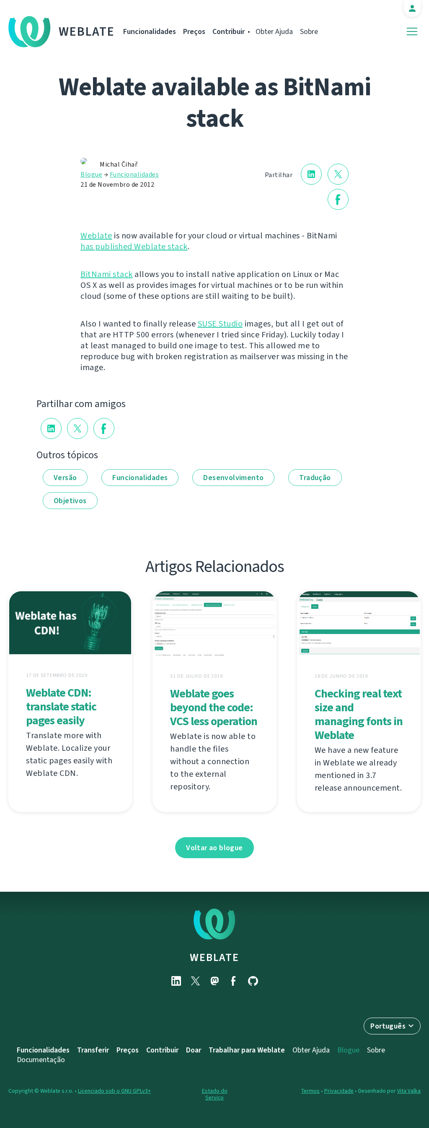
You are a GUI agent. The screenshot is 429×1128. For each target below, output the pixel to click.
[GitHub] (253, 981)
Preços (194, 31)
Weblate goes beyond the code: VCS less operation (213, 707)
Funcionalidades (149, 31)
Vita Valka (409, 1091)
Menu (412, 31)
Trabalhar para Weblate (247, 1050)
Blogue (91, 174)
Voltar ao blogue (214, 848)
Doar (193, 1050)
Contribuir (228, 31)
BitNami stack (106, 274)
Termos (310, 1091)
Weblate (87, 31)
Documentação (41, 1060)
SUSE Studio (220, 323)
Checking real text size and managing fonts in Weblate (359, 714)
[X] (195, 981)
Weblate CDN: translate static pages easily (61, 706)
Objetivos (70, 501)
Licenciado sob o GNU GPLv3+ (114, 1091)
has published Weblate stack (134, 246)
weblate (214, 957)
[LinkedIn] (176, 981)
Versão (65, 478)
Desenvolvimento (233, 478)
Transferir (93, 1050)
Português (388, 1026)
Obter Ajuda (274, 31)
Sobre (309, 31)
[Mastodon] (214, 981)
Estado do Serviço (214, 1094)
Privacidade (339, 1091)
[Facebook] (233, 981)
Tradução (315, 478)
